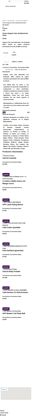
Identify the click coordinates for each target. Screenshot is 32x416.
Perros (2, 349)
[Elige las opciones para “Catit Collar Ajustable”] (4, 237)
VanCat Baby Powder (11, 271)
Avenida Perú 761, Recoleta (8, 380)
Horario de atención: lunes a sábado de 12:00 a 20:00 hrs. (16, 383)
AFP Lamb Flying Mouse (12, 205)
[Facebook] (3, 404)
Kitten (2, 359)
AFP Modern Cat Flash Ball (13, 313)
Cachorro (3, 334)
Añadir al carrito (17, 61)
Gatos (2, 352)
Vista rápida (4, 171)
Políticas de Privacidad (7, 372)
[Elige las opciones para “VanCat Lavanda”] (4, 167)
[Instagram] (7, 404)
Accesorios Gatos (22, 20)
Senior (2, 339)
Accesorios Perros (16, 187)
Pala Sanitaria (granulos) (12, 250)
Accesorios (11, 20)
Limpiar (14, 55)
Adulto (3, 336)
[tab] (9, 69)
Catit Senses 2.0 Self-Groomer (15, 292)
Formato (5, 53)
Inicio (4, 20)
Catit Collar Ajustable (11, 227)
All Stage (3, 342)
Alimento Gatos (6, 357)
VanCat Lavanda (9, 158)
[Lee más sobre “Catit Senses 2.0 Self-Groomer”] (4, 302)
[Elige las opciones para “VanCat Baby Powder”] (4, 281)
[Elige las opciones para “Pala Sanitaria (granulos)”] (4, 260)
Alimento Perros (6, 331)
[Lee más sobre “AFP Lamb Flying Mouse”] (4, 214)
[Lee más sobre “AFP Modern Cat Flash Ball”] (4, 323)
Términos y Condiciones (8, 370)
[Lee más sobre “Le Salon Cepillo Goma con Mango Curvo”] (4, 193)
